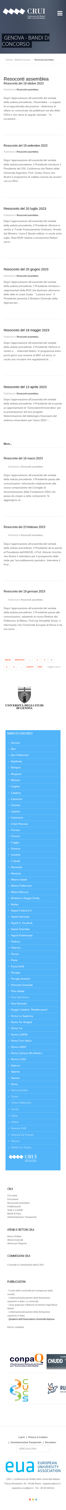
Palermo (16, 947)
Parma (15, 953)
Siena (14, 1084)
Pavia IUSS (17, 966)
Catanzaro (17, 817)
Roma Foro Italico (21, 1040)
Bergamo (16, 773)
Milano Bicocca (19, 891)
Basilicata (16, 761)
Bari (13, 748)
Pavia (14, 960)
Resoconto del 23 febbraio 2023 (24, 527)
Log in (22, 1437)
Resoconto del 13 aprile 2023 (25, 387)
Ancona (15, 742)
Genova (15, 848)
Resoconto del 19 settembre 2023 (25, 145)
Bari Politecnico (20, 755)
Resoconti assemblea (27, 89)
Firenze (15, 836)
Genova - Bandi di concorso (18, 60)
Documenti (12, 1199)
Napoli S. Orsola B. (22, 922)
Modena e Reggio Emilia (25, 898)
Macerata (16, 867)
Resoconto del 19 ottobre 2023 (24, 83)
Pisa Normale (19, 1003)
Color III (36, 1499)
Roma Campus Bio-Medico (26, 1053)
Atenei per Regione (17, 1243)
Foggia (15, 842)
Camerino (16, 799)
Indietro (20, 660)
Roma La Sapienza (22, 1015)
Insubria (15, 854)
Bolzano (15, 780)
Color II (33, 1499)
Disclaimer (50, 1442)
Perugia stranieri (20, 978)
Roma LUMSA (19, 1034)
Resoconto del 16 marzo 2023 (23, 458)
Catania (15, 811)
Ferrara (15, 829)
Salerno (15, 1065)
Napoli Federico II (21, 910)
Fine (39, 667)
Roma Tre (17, 1028)
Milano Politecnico (21, 885)
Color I (30, 1499)
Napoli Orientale (20, 929)
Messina (16, 873)
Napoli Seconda (20, 916)
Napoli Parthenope (22, 935)
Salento (15, 1071)
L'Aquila (15, 860)
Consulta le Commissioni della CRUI (25, 1265)
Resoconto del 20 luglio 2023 (25, 208)
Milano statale (19, 879)
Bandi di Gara (14, 1213)
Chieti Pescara (19, 823)
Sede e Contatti (15, 1210)
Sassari (15, 1077)
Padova (15, 941)
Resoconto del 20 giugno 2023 (26, 269)
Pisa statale (17, 991)
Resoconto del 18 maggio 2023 (26, 330)
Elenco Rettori (14, 1236)
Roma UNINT (19, 1046)
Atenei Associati (15, 1240)
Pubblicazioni (14, 1206)
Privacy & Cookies (38, 1437)
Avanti (30, 667)
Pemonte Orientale (22, 984)
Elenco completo (15, 1327)
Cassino (15, 805)
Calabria (16, 792)
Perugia (15, 972)
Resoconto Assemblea (18, 1203)
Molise (15, 904)
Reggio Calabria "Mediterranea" (29, 1009)
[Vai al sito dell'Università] (24, 709)
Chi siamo (12, 1195)
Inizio (8, 660)
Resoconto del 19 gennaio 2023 (24, 591)
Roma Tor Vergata (21, 1022)
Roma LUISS (18, 1059)
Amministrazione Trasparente (22, 1217)
